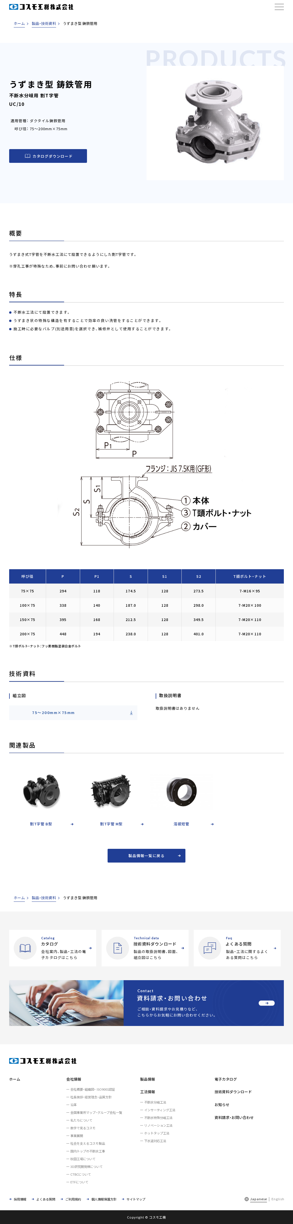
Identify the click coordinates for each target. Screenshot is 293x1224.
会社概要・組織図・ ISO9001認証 (92, 1089)
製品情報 (147, 1079)
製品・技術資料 (44, 23)
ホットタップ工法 (156, 1133)
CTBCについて (80, 1174)
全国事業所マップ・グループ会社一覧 (96, 1112)
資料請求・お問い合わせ (234, 1117)
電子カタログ (226, 1079)
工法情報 (147, 1091)
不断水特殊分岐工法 (158, 1117)
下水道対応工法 (155, 1140)
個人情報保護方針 (103, 1199)
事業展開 (76, 1135)
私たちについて (81, 1120)
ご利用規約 (73, 1199)
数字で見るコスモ (83, 1128)
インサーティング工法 (159, 1110)
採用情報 (20, 1199)
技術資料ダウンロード (233, 1091)
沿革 (73, 1104)
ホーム (19, 23)
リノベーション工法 (158, 1125)
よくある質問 (45, 1199)
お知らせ (222, 1104)
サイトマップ (135, 1199)
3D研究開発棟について (86, 1166)
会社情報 (73, 1079)
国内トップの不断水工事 (87, 1151)
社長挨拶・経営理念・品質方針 (91, 1097)
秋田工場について (83, 1158)
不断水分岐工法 (155, 1102)
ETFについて (79, 1182)
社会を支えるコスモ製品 (87, 1143)
